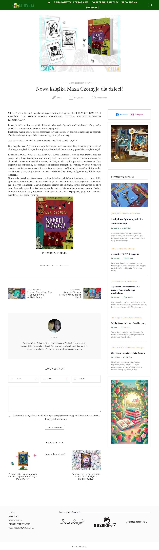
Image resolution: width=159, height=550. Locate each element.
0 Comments (102, 98)
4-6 (113, 318)
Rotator (89, 83)
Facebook (44, 265)
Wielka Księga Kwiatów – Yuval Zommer (128, 323)
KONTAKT (14, 516)
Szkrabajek (117, 258)
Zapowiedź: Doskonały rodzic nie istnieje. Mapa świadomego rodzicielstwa (125, 289)
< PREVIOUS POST (34, 289)
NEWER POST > (76, 289)
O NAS (12, 513)
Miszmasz (92, 7)
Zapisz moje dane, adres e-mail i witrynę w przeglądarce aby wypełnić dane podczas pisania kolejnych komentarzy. (56, 417)
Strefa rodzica (132, 281)
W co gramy (129, 2)
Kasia (59, 98)
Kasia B (116, 228)
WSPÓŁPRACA (15, 520)
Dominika (117, 357)
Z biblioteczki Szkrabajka (71, 2)
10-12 (114, 213)
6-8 (117, 318)
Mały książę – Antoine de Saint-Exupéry (128, 353)
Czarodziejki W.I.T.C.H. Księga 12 (125, 254)
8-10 (118, 213)
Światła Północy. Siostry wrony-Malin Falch (70, 295)
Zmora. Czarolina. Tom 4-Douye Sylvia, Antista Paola (39, 295)
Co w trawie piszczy (105, 2)
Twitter (54, 265)
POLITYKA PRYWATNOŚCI (21, 528)
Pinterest (64, 265)
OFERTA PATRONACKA (19, 524)
